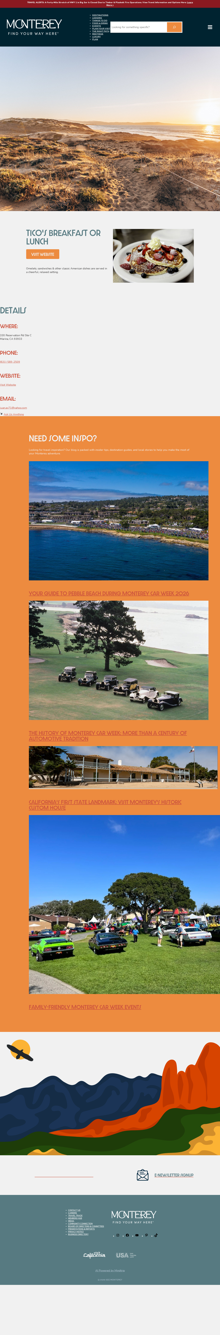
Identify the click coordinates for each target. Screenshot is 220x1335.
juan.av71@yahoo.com (13, 408)
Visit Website (8, 385)
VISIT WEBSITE (42, 254)
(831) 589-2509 (10, 362)
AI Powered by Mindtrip (110, 1270)
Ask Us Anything (14, 414)
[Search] (174, 27)
